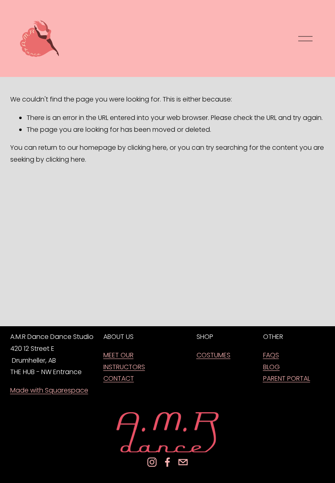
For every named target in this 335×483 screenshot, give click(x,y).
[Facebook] (167, 462)
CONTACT (118, 378)
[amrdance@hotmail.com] (183, 462)
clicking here (147, 147)
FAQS (271, 355)
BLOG (271, 367)
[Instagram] (152, 462)
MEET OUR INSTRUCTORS (124, 361)
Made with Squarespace (49, 390)
